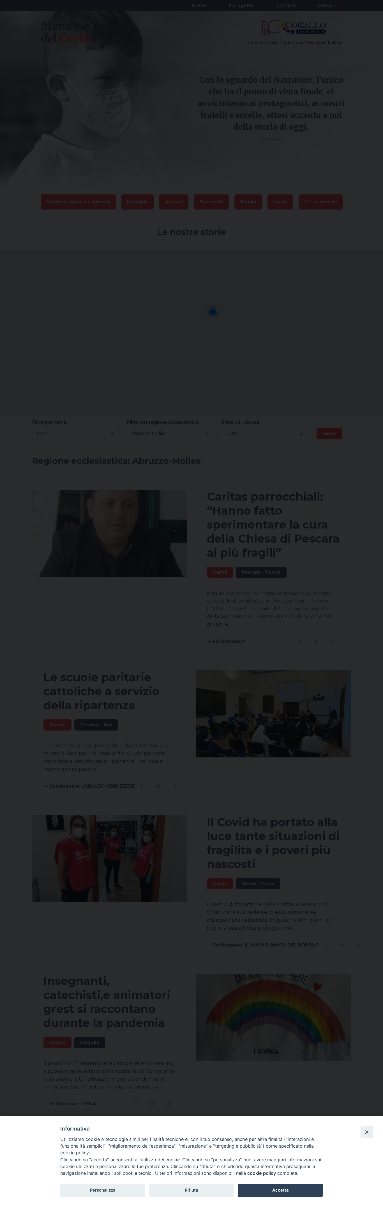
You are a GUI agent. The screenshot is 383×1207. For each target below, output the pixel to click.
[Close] (367, 1132)
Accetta (280, 1190)
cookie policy (261, 1173)
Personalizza (102, 1190)
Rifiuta (191, 1190)
